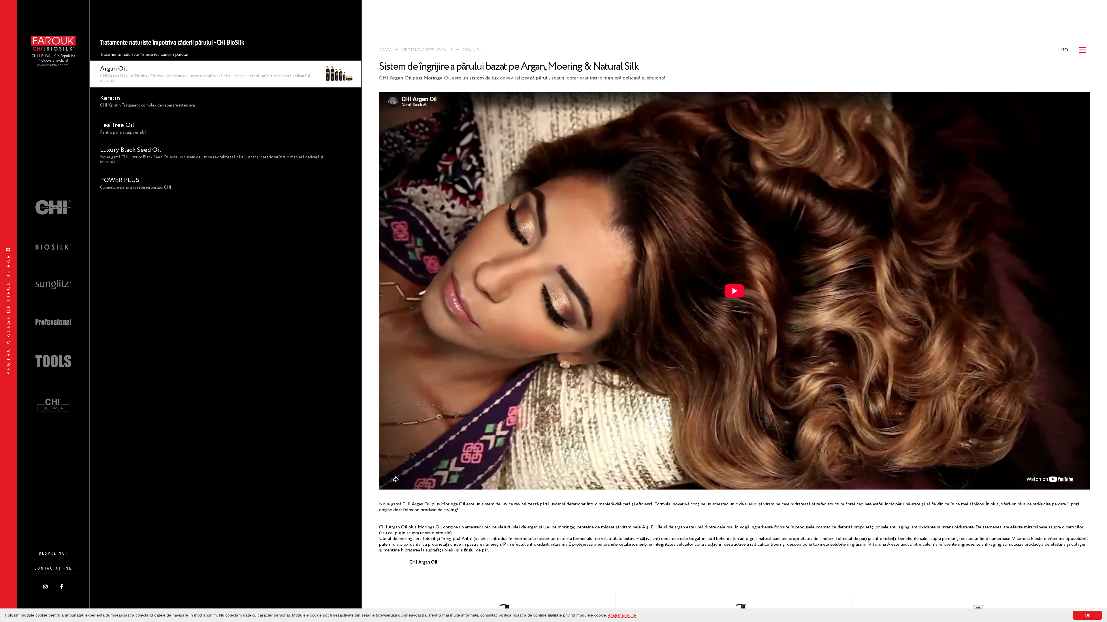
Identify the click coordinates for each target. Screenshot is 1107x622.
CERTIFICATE (393, 562)
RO (1064, 50)
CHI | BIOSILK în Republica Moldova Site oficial (53, 58)
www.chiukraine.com (53, 65)
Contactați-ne (53, 568)
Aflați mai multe (622, 615)
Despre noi (53, 553)
